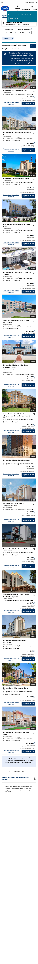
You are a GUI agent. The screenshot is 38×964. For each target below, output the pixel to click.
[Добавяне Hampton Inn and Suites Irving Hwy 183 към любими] (33, 91)
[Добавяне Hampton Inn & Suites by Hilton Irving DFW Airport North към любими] (33, 365)
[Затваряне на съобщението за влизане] (35, 12)
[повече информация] (34, 97)
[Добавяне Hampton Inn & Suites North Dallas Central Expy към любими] (33, 640)
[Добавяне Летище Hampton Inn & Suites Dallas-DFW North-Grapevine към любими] (33, 595)
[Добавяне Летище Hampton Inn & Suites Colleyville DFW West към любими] (33, 504)
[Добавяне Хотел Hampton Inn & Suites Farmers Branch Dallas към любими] (33, 320)
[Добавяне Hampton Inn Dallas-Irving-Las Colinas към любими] (33, 179)
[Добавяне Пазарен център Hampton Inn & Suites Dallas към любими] (33, 224)
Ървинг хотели (6, 17)
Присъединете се (26, 9)
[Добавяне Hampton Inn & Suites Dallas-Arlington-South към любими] (33, 732)
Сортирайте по (9, 29)
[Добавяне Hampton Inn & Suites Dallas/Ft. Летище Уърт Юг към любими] (33, 272)
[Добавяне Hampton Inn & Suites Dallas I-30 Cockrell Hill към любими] (33, 132)
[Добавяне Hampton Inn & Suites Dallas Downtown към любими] (33, 460)
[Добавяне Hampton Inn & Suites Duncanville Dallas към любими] (33, 549)
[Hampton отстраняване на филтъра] (12, 38)
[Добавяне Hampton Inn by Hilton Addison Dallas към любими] (33, 688)
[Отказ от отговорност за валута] (31, 29)
